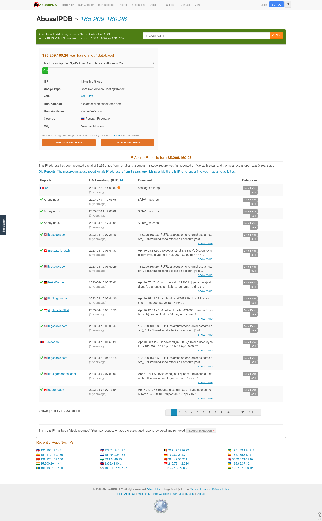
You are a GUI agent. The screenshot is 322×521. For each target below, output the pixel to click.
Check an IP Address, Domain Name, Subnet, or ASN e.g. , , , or (81, 36)
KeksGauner (56, 282)
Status (190, 493)
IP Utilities (168, 5)
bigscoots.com (57, 234)
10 (228, 412)
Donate (201, 493)
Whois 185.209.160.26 (128, 142)
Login (264, 5)
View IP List (154, 489)
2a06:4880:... (113, 463)
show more (205, 243)
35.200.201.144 (51, 463)
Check (276, 35)
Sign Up (276, 4)
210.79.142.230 (178, 463)
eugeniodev (56, 389)
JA (46, 188)
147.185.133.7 (177, 468)
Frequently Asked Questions (154, 493)
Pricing (123, 5)
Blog (119, 493)
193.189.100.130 (52, 468)
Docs (153, 5)
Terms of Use (198, 489)
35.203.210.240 (242, 459)
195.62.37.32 (241, 463)
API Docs (178, 493)
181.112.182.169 (52, 454)
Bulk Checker (86, 5)
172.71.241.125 (115, 450)
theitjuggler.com (58, 298)
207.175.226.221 (179, 450)
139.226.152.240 (52, 459)
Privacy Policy (220, 489)
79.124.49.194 (114, 459)
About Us (129, 493)
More (197, 5)
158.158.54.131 (242, 454)
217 (242, 412)
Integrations (138, 5)
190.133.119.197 (116, 468)
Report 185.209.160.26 (69, 142)
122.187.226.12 (242, 468)
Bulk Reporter (106, 5)
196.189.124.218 (243, 450)
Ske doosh (52, 342)
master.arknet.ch (59, 250)
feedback (3, 225)
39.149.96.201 (177, 459)
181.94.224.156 (115, 454)
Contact (185, 5)
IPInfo (116, 135)
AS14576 (87, 96)
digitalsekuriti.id (58, 310)
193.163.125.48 (51, 450)
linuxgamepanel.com (62, 374)
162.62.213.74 (177, 454)
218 (251, 412)
